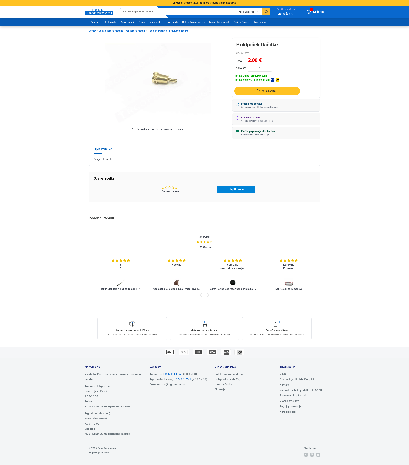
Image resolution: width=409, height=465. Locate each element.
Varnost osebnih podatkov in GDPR (301, 390)
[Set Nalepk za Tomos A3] (289, 282)
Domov (92, 30)
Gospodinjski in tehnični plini (297, 379)
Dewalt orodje (127, 22)
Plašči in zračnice (157, 30)
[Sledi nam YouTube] (318, 454)
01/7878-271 (183, 379)
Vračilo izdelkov (289, 400)
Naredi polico (288, 411)
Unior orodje (172, 22)
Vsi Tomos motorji (135, 30)
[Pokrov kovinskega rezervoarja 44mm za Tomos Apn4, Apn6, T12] (233, 282)
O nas (283, 373)
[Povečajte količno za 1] (268, 68)
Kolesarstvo (260, 22)
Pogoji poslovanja (290, 406)
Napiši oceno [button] (236, 189)
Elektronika (111, 22)
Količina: (241, 68)
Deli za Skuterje (242, 22)
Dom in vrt (96, 22)
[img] (204, 242)
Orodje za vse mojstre (150, 22)
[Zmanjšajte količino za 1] (251, 68)
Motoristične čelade (219, 22)
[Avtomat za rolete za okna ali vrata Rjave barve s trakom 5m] (177, 282)
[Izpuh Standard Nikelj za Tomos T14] (121, 282)
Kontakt (284, 384)
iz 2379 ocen (204, 247)
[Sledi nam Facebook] (306, 454)
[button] (202, 295)
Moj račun (284, 13)
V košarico (269, 90)
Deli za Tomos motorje (193, 22)
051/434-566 (172, 374)
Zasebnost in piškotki (293, 395)
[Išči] (266, 11)
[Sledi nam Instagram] (312, 454)
